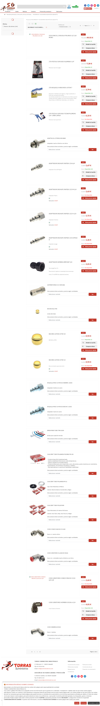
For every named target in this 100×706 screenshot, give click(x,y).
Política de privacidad (73, 667)
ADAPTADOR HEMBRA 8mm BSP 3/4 (60, 262)
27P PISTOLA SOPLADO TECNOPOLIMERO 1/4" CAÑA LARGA (62, 114)
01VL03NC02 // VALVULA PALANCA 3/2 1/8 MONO (62, 36)
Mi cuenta (88, 8)
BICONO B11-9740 (52, 308)
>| (93, 25)
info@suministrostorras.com (45, 668)
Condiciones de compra (73, 664)
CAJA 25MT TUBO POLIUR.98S (55, 505)
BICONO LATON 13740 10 (57, 334)
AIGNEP (56, 200)
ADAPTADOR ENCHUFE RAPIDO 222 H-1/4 (62, 214)
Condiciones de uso (87, 667)
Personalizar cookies (93, 703)
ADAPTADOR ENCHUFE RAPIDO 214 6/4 (62, 163)
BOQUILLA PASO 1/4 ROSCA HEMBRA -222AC (59, 383)
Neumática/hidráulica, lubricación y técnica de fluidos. (19, 14)
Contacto (33, 11)
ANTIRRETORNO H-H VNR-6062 (56, 285)
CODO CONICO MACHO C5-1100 (56, 529)
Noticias (25, 11)
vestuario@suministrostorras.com (47, 680)
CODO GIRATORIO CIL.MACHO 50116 (57, 553)
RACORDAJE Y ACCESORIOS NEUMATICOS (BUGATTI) (45, 14)
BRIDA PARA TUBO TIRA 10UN (55, 430)
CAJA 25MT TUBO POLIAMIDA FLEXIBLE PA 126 (60, 454)
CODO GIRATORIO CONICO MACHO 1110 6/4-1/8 (62, 579)
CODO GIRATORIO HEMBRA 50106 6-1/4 (62, 602)
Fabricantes (59, 11)
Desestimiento (71, 669)
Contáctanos (71, 671)
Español (96, 8)
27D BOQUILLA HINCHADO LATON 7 (60, 87)
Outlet (17, 11)
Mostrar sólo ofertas (11, 26)
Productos (7, 11)
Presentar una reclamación (89, 669)
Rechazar (83, 703)
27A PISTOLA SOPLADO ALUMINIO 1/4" (61, 61)
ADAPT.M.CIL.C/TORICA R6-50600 (56, 138)
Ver (93, 149)
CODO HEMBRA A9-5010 (54, 627)
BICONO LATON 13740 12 (57, 360)
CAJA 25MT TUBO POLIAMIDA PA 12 (57, 481)
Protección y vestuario (45, 11)
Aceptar (77, 703)
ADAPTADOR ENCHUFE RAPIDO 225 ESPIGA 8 (63, 239)
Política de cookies (87, 664)
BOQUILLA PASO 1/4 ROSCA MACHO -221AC (59, 406)
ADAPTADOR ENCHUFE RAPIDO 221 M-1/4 (62, 189)
